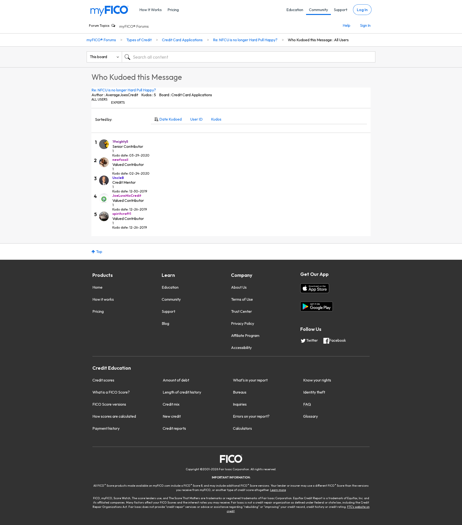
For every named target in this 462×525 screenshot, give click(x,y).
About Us (239, 287)
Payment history (106, 428)
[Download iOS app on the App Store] (314, 288)
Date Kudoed (170, 119)
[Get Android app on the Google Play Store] (316, 306)
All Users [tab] (99, 99)
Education (294, 9)
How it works (103, 299)
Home (97, 287)
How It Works (150, 9)
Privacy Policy (242, 323)
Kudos (216, 119)
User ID (196, 119)
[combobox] (248, 56)
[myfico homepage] (109, 10)
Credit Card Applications (182, 39)
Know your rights (317, 380)
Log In (362, 9)
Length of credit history (182, 392)
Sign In (365, 25)
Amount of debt (176, 380)
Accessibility (241, 347)
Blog (165, 323)
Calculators (242, 428)
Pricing (173, 9)
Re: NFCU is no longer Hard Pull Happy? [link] (245, 39)
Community (318, 9)
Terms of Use (242, 299)
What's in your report (250, 380)
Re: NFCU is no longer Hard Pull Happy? (123, 90)
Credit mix (171, 404)
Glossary (310, 416)
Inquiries (240, 404)
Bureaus (239, 392)
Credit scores (103, 380)
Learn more (278, 490)
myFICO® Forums (134, 26)
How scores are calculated (114, 416)
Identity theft (314, 392)
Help (346, 25)
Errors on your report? (251, 416)
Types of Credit (139, 39)
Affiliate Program (245, 335)
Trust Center (241, 311)
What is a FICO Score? (111, 392)
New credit (172, 416)
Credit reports (174, 428)
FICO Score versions (109, 404)
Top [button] (99, 251)
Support (340, 9)
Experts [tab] (118, 102)
